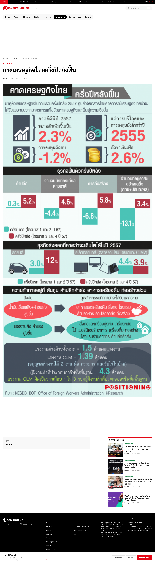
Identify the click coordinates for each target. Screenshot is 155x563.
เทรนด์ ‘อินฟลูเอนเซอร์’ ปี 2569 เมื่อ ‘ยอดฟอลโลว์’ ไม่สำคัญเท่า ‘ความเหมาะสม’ (138, 481)
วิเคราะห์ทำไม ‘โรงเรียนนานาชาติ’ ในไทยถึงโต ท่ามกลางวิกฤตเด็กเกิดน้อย (137, 449)
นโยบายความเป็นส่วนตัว (81, 526)
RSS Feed (77, 534)
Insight (88, 17)
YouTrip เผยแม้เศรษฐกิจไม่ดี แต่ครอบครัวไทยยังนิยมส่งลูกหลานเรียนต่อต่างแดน (137, 498)
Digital (36, 17)
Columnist (47, 17)
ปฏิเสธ (130, 557)
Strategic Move (75, 17)
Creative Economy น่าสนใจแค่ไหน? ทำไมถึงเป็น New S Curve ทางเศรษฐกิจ (136, 465)
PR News (26, 17)
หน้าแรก (5, 59)
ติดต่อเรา (77, 523)
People (16, 17)
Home (7, 17)
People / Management (54, 523)
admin (5, 78)
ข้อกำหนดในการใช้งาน (81, 530)
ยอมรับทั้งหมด (144, 557)
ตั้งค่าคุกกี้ (118, 557)
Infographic (60, 17)
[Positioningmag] (16, 8)
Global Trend (50, 549)
